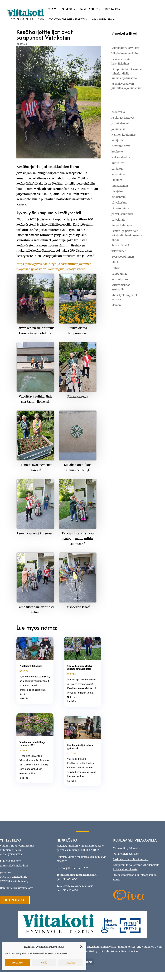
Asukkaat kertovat (123, 117)
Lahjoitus (117, 168)
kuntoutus (118, 163)
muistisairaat (120, 185)
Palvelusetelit (89, 9)
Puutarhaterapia (122, 225)
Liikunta (117, 179)
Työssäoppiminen (123, 256)
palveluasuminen (122, 214)
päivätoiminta (120, 208)
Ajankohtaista (102, 19)
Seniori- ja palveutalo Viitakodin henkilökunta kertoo (127, 235)
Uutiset (116, 268)
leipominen (119, 174)
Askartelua (118, 112)
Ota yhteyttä (14, 900)
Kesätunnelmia (121, 146)
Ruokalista (112, 9)
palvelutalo (118, 219)
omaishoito (119, 197)
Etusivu (53, 9)
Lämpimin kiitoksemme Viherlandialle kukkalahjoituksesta (127, 73)
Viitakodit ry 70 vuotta (125, 47)
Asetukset (70, 962)
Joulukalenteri (120, 123)
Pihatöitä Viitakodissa (30, 666)
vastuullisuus (120, 279)
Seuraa (88, 961)
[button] (81, 946)
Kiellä (44, 962)
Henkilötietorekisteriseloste (16, 887)
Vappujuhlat (119, 273)
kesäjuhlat (118, 140)
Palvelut (67, 9)
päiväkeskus (119, 202)
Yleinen (116, 305)
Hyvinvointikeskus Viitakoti (66, 19)
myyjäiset (118, 191)
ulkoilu (116, 262)
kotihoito (117, 151)
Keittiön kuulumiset (124, 134)
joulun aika (119, 129)
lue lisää (23, 698)
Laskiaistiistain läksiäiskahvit (130, 859)
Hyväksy (17, 962)
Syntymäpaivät (121, 245)
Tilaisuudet (119, 251)
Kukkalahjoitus (121, 157)
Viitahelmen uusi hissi (125, 53)
